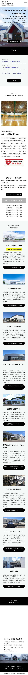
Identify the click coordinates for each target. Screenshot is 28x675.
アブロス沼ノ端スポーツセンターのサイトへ (14, 386)
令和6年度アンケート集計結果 (14, 207)
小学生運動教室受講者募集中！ (10, 67)
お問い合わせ (20, 668)
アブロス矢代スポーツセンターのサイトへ (14, 548)
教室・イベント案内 (9, 668)
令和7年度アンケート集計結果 (14, 205)
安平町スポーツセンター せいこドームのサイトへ (14, 467)
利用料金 (13, 666)
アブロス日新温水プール (13, 267)
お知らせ (19, 666)
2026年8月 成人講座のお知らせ (11, 61)
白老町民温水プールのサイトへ (13, 424)
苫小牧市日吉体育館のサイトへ (13, 343)
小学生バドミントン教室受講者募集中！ (13, 73)
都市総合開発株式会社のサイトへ (13, 510)
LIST (13, 80)
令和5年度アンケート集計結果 (14, 210)
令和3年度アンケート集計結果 (14, 214)
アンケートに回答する (13, 194)
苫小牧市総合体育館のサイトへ (13, 305)
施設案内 (7, 666)
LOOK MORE (13, 41)
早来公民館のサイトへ (13, 586)
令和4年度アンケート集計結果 (14, 212)
